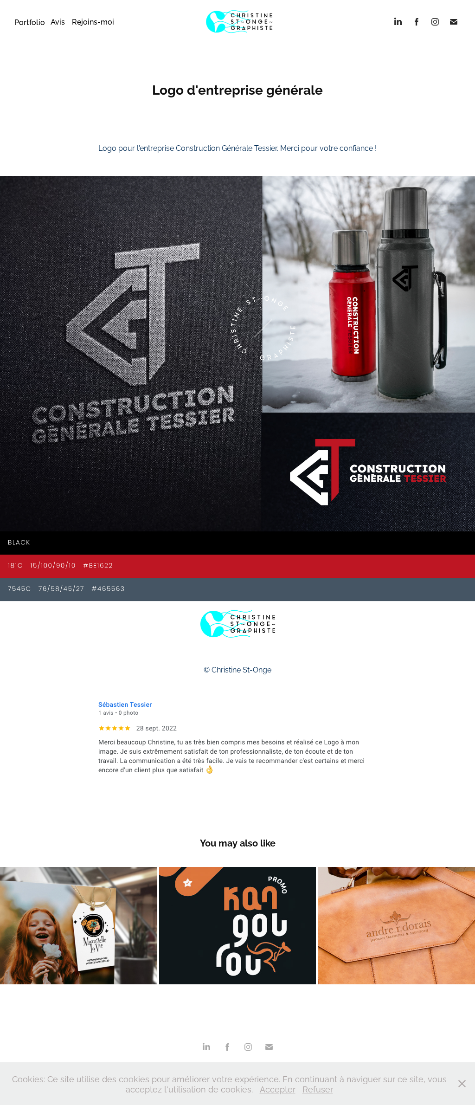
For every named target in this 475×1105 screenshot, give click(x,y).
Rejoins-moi (93, 21)
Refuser (317, 1088)
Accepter (277, 1088)
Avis (58, 21)
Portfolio (29, 22)
